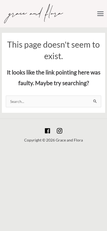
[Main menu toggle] (100, 13)
